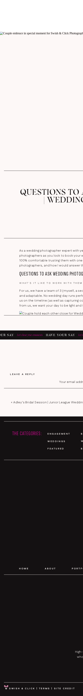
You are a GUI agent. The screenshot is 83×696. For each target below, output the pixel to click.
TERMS (44, 688)
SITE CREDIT (64, 688)
